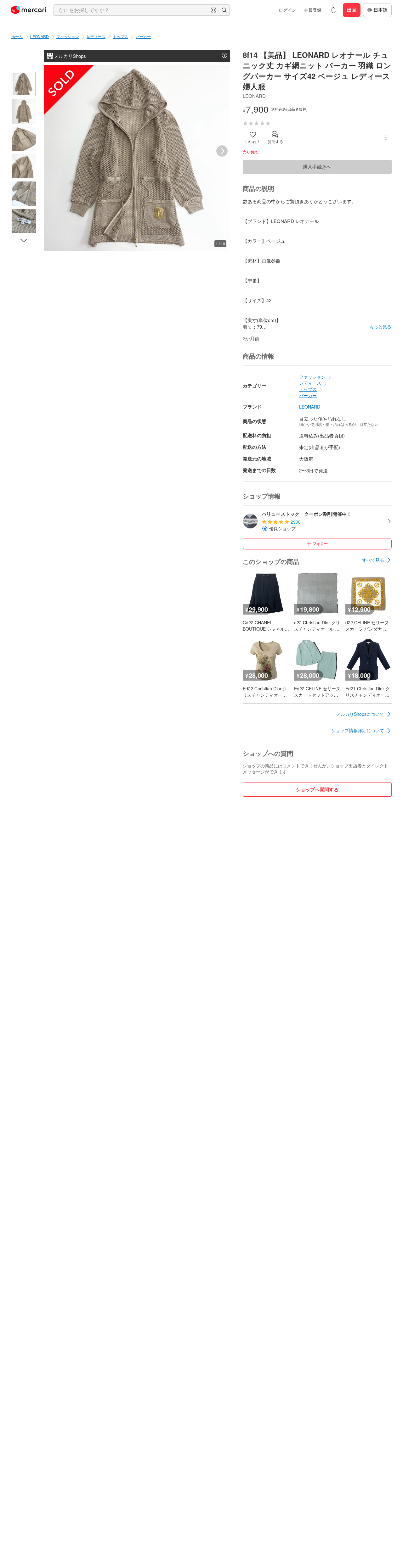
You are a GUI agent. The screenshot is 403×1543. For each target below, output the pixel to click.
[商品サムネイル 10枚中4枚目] (24, 166)
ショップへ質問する (317, 789)
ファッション (67, 36)
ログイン (287, 10)
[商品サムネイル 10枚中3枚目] (24, 139)
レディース (96, 36)
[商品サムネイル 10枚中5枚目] (24, 193)
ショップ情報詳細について (357, 730)
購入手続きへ (317, 166)
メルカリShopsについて (360, 714)
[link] (377, 560)
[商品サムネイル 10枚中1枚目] (24, 84)
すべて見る (373, 560)
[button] (213, 10)
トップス (120, 36)
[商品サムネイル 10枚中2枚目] (24, 111)
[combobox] (142, 10)
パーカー (143, 36)
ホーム (17, 36)
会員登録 (312, 10)
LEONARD (39, 36)
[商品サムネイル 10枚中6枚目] (24, 221)
